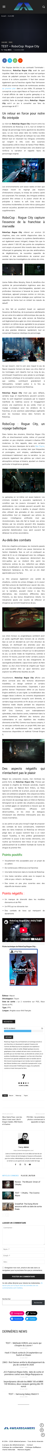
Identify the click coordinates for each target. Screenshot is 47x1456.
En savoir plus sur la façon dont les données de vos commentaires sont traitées (22, 1285)
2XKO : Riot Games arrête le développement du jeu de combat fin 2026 (23, 1363)
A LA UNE (11, 16)
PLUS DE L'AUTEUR (28, 1176)
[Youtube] (31, 1164)
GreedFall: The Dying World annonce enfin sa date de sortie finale (28, 1206)
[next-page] (7, 1215)
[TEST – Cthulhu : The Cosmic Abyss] (8, 1195)
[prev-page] (3, 1215)
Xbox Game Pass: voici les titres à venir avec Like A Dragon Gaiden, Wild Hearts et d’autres (12, 1120)
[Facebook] (4, 60)
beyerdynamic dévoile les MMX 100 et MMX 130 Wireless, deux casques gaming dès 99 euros (23, 1384)
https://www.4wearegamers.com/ (24, 1150)
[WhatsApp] (15, 60)
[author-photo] (23, 1144)
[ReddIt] (20, 60)
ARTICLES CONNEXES (10, 1176)
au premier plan (9, 88)
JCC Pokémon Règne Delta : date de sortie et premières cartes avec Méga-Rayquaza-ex (23, 1373)
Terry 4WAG (8, 50)
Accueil (3, 16)
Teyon (26, 1095)
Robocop (18, 1095)
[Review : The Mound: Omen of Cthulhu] (8, 1184)
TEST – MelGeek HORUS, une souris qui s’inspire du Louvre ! (23, 1344)
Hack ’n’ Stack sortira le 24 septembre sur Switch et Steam (23, 1353)
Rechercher (6, 1299)
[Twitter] (10, 60)
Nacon (11, 1095)
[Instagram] (21, 1164)
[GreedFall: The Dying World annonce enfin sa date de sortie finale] (8, 1206)
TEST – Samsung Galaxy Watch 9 (23, 1394)
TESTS (10, 42)
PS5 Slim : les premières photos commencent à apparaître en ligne (36, 1119)
